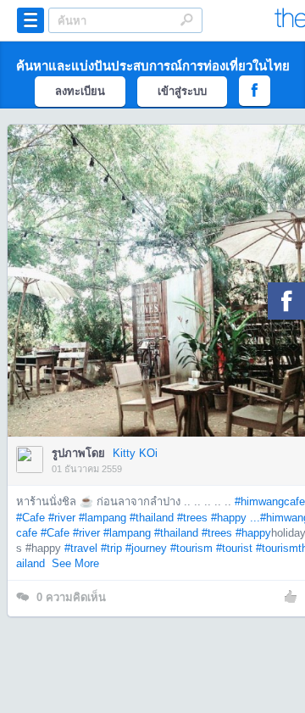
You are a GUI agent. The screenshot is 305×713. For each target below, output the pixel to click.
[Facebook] (286, 301)
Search (186, 19)
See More (75, 563)
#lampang (102, 517)
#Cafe (30, 517)
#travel (80, 548)
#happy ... (235, 517)
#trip (111, 548)
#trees (192, 517)
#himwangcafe (270, 501)
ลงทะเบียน (80, 91)
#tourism (191, 548)
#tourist (234, 548)
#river (61, 517)
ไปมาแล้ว (169, 255)
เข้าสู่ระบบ (182, 91)
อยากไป (165, 306)
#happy (253, 532)
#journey (146, 548)
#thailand (152, 517)
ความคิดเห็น (71, 597)
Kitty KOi (135, 453)
